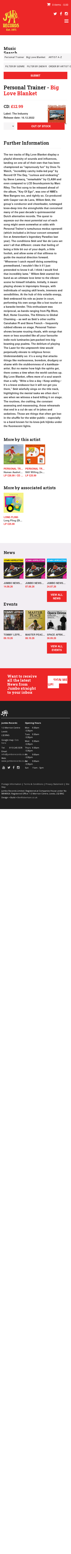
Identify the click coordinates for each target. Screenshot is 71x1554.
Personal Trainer (13, 468)
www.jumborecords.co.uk (14, 760)
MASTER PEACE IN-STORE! (35, 634)
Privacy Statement (54, 784)
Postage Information (11, 784)
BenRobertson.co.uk (27, 797)
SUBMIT (35, 75)
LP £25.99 (30, 475)
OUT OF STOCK (41, 126)
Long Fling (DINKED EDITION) (13, 520)
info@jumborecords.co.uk (14, 754)
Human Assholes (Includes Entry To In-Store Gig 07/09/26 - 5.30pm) (13, 472)
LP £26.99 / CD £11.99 (13, 475)
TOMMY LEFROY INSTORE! (13, 634)
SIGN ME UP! (57, 682)
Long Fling (11, 517)
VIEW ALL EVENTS (57, 648)
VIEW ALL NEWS (57, 596)
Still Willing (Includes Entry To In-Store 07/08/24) (35, 472)
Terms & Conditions (33, 784)
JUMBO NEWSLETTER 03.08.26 (35, 583)
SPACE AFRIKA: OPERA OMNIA (57, 634)
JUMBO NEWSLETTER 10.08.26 (13, 583)
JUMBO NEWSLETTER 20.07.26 (57, 583)
